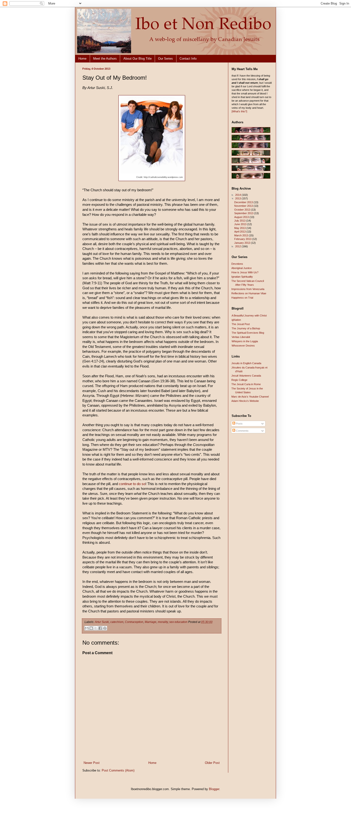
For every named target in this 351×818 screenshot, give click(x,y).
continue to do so (132, 484)
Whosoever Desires (243, 345)
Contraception (134, 622)
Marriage (150, 622)
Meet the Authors (105, 58)
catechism (116, 622)
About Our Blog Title (137, 58)
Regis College (239, 379)
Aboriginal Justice (241, 268)
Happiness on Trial (242, 297)
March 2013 (241, 235)
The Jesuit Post (241, 324)
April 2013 (240, 231)
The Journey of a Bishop (246, 328)
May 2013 (240, 228)
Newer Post (92, 763)
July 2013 (240, 220)
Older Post (212, 763)
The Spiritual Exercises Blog (248, 332)
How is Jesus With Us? (244, 272)
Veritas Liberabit (241, 337)
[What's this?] (239, 111)
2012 (238, 246)
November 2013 (244, 205)
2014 (238, 194)
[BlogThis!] (91, 628)
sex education (178, 622)
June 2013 (240, 224)
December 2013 (244, 202)
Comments (242, 430)
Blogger (214, 789)
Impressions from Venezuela (247, 289)
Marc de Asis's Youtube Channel (250, 396)
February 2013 (243, 239)
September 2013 (244, 213)
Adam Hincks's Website (245, 400)
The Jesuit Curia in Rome (246, 384)
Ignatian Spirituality (242, 276)
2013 (238, 198)
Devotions (237, 263)
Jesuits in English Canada (246, 363)
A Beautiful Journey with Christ (249, 315)
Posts (239, 423)
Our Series (165, 58)
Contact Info (188, 58)
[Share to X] (95, 628)
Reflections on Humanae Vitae (248, 293)
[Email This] (86, 628)
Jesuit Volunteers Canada (246, 375)
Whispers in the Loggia (245, 341)
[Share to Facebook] (100, 628)
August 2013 (242, 217)
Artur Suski (102, 622)
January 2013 (242, 242)
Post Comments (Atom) (118, 770)
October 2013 (242, 209)
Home (82, 58)
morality (163, 622)
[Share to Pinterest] (104, 628)
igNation (236, 319)
